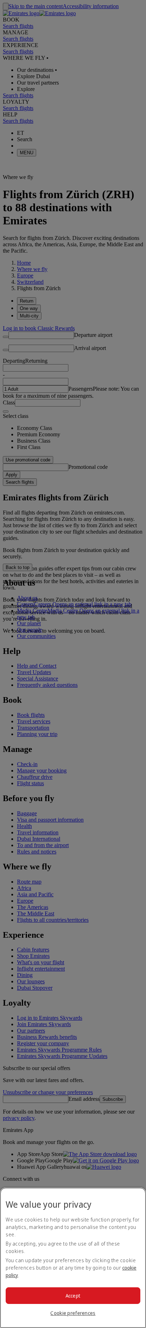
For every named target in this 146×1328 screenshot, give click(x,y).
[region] (73, 1258)
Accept (73, 1295)
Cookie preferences (72, 1313)
